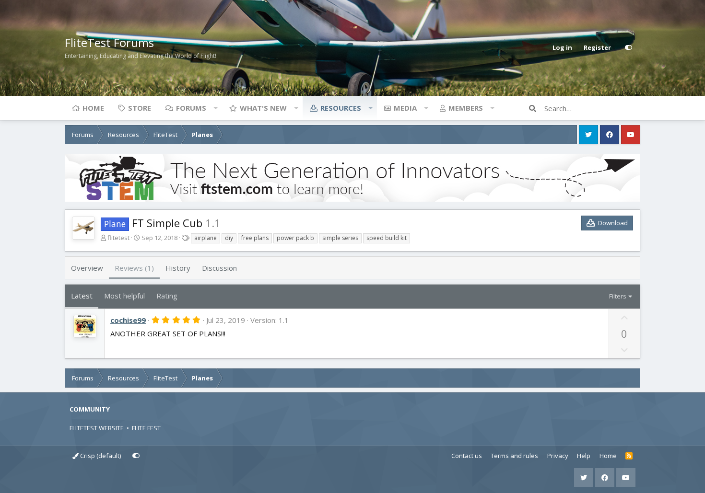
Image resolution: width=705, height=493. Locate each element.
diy (229, 238)
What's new (263, 108)
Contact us (466, 455)
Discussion (219, 268)
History (177, 268)
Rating (166, 295)
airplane (205, 238)
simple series (340, 238)
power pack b (295, 238)
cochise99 (128, 320)
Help (583, 455)
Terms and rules (514, 455)
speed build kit (386, 238)
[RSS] (629, 456)
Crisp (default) (100, 455)
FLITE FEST (146, 428)
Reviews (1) (134, 268)
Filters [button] (617, 296)
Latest (82, 295)
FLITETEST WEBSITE (97, 428)
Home (93, 108)
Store (139, 108)
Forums (191, 108)
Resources (340, 108)
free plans (255, 238)
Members (465, 108)
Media (405, 108)
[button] (215, 108)
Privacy (557, 455)
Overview (87, 268)
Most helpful (124, 295)
